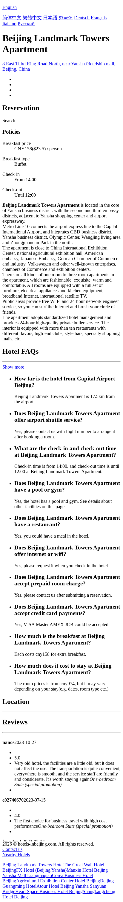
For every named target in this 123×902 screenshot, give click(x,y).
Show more (13, 366)
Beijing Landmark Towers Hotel (33, 864)
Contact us (12, 849)
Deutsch (82, 17)
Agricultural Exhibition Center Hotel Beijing (58, 880)
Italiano (9, 23)
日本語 (50, 17)
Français (99, 17)
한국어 (66, 17)
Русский (26, 23)
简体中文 (11, 17)
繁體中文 (32, 17)
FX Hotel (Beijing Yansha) (41, 870)
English (9, 7)
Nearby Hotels (16, 854)
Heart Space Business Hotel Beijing (49, 891)
